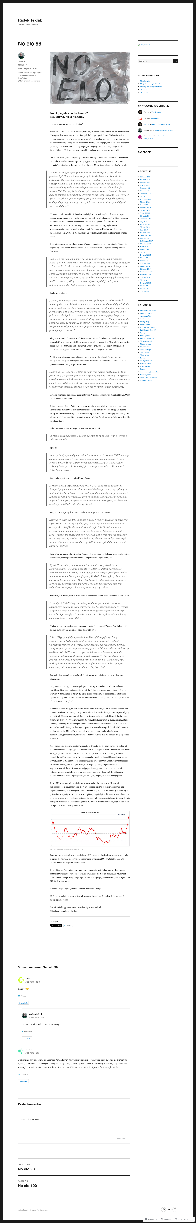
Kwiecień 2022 (145, 199)
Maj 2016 (143, 280)
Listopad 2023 (145, 177)
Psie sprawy (144, 369)
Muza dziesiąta (145, 349)
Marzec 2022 (145, 202)
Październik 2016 (146, 271)
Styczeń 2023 (145, 179)
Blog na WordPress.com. (39, 1210)
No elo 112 (144, 89)
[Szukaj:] (155, 61)
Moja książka (145, 81)
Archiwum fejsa (145, 316)
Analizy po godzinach (148, 310)
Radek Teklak (30, 20)
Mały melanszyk (146, 341)
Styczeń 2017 (145, 263)
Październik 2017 (146, 241)
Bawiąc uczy (144, 321)
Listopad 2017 (145, 238)
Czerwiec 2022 (145, 193)
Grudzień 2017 (145, 235)
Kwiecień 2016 (145, 283)
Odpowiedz (23, 1003)
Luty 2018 (144, 230)
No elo (34, 68)
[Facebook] (163, 1209)
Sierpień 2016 (145, 277)
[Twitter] (169, 1209)
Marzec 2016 (145, 285)
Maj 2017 (143, 252)
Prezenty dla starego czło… (165, 130)
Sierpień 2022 (145, 188)
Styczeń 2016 (145, 291)
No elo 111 (144, 92)
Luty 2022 (144, 205)
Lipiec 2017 (144, 249)
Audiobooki (144, 319)
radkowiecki (22, 61)
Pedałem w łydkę (146, 363)
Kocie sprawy (145, 335)
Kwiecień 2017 (145, 255)
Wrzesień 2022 (145, 185)
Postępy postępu (146, 366)
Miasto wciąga (145, 344)
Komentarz (120, 1138)
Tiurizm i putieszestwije (148, 377)
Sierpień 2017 (145, 246)
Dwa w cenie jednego (147, 327)
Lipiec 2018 (144, 216)
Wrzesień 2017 (145, 244)
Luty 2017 (144, 260)
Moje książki (145, 346)
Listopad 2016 (145, 269)
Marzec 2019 (145, 210)
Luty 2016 (144, 288)
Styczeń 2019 (145, 213)
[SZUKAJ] (175, 61)
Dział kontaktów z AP (148, 330)
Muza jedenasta (145, 352)
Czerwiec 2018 (145, 218)
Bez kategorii (145, 324)
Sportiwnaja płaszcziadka (149, 372)
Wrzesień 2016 (145, 274)
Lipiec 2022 (144, 191)
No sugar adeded (146, 360)
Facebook (144, 152)
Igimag (142, 333)
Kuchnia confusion (147, 338)
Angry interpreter (24, 68)
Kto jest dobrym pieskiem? (150, 84)
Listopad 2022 (145, 182)
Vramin (146, 124)
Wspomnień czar (146, 380)
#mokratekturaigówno (28, 75)
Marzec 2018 (145, 227)
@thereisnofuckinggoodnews (29, 80)
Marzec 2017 (145, 258)
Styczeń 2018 (145, 232)
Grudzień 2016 (145, 266)
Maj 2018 (143, 221)
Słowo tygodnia (145, 374)
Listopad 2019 (145, 207)
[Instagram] (174, 1209)
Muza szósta (144, 355)
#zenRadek (22, 78)
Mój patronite (146, 44)
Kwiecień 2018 (145, 224)
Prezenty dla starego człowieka (151, 86)
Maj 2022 (143, 196)
